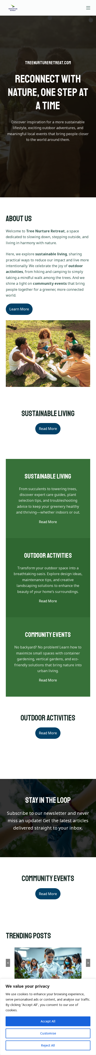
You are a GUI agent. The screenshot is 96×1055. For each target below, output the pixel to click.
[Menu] (88, 8)
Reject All (48, 1045)
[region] (48, 1017)
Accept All (48, 1021)
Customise (48, 1033)
